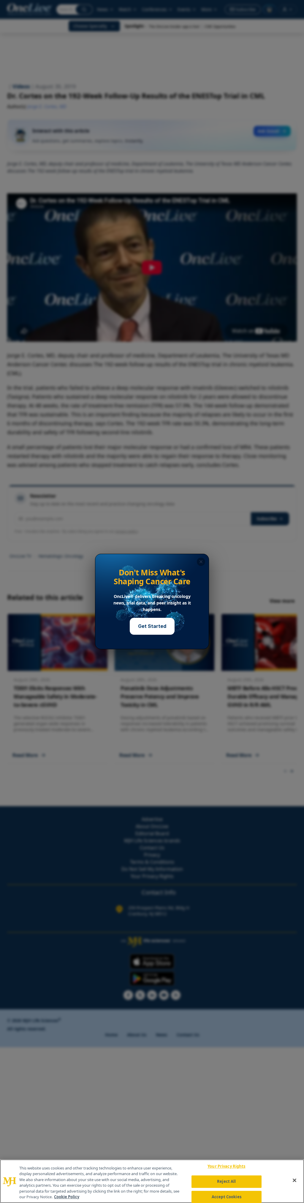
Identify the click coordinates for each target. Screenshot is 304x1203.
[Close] (294, 1180)
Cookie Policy (66, 1196)
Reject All (226, 1181)
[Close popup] (201, 562)
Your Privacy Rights (226, 1166)
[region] (152, 1181)
